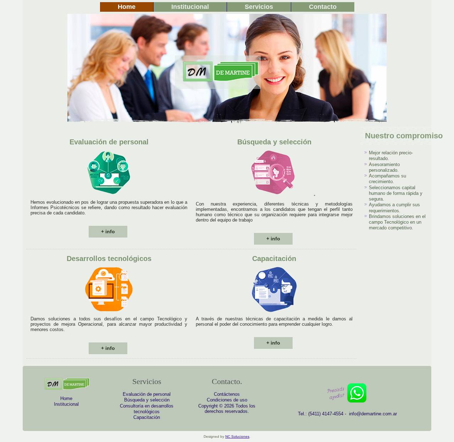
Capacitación (146, 417)
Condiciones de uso (227, 400)
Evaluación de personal (147, 394)
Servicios (259, 6)
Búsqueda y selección (147, 400)
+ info (108, 231)
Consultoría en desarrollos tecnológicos (146, 408)
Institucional (190, 6)
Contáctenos (227, 394)
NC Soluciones (237, 436)
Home (126, 6)
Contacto (323, 6)
